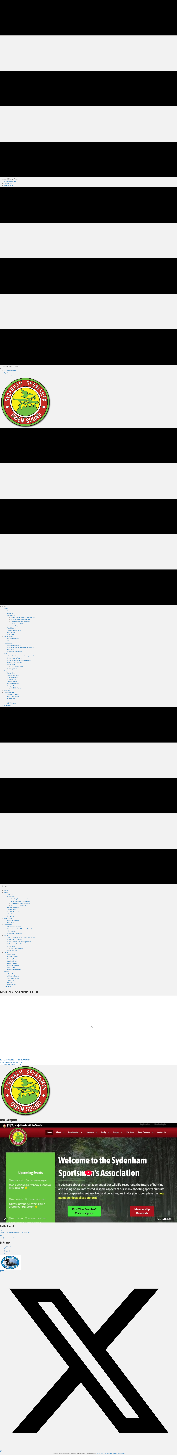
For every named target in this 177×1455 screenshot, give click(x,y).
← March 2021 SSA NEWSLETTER (11, 1062)
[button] (15, 1060)
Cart (5, 1249)
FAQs (5, 1253)
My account (7, 1247)
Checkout (7, 1251)
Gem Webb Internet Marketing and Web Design (111, 1453)
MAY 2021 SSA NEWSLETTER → (10, 1064)
